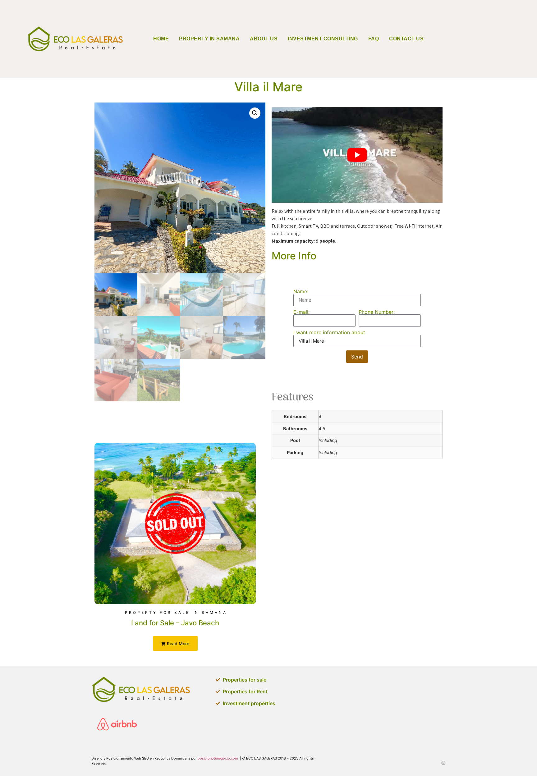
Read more (177, 643)
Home (161, 38)
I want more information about (329, 332)
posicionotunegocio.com (218, 758)
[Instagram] (443, 763)
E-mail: (301, 311)
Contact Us (406, 38)
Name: (300, 291)
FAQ (373, 38)
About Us (264, 38)
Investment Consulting (323, 38)
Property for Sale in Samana (176, 612)
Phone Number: (377, 311)
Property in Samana (209, 38)
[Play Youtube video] (357, 155)
